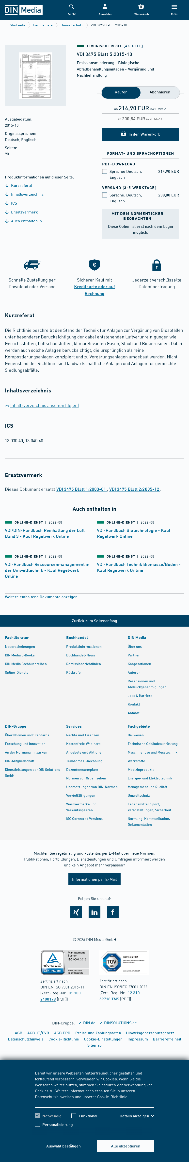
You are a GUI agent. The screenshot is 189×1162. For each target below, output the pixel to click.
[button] (105, 10)
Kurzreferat (21, 185)
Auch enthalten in (26, 220)
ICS (13, 203)
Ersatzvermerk (24, 212)
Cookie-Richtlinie (112, 1096)
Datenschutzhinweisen (54, 1096)
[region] (94, 1102)
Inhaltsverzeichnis (27, 194)
